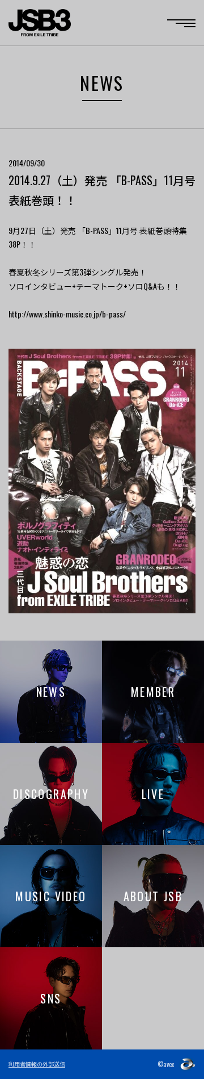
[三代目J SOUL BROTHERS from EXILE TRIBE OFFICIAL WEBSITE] (39, 22)
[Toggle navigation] (181, 23)
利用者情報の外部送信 (36, 1064)
